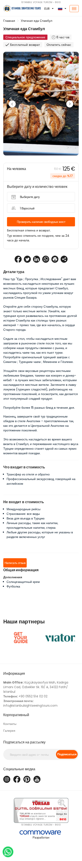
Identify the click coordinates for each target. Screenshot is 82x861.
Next (69, 103)
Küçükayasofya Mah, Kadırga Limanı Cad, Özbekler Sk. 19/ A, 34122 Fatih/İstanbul (35, 687)
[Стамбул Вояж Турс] (13, 8)
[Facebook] (16, 779)
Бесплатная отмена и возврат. (29, 230)
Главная (9, 20)
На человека (16, 168)
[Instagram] (6, 779)
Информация (14, 673)
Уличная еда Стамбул (36, 20)
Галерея (9, 730)
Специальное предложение (25, 37)
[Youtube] (36, 779)
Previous (12, 103)
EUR (47, 8)
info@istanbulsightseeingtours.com (30, 703)
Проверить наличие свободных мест (41, 222)
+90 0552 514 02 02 (25, 696)
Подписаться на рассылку (24, 742)
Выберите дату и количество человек (37, 186)
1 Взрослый (27, 208)
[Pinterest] (26, 779)
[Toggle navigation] (74, 8)
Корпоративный (16, 714)
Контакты (9, 724)
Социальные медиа (19, 769)
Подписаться (66, 754)
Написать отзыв (15, 563)
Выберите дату (30, 197)
